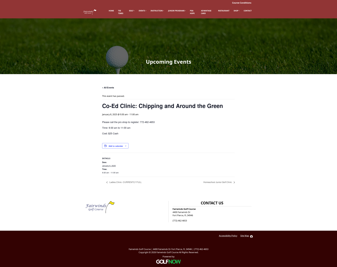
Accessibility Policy (228, 235)
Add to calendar (116, 146)
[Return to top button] (333, 189)
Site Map (244, 235)
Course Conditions (241, 2)
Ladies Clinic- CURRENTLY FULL (125, 182)
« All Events (108, 87)
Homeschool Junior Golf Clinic (217, 182)
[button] (132, 11)
